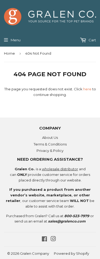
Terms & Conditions (50, 144)
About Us (50, 137)
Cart (92, 40)
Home (9, 53)
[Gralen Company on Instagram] (53, 239)
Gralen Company (34, 253)
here (87, 89)
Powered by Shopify (71, 253)
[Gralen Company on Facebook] (44, 239)
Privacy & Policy (50, 150)
